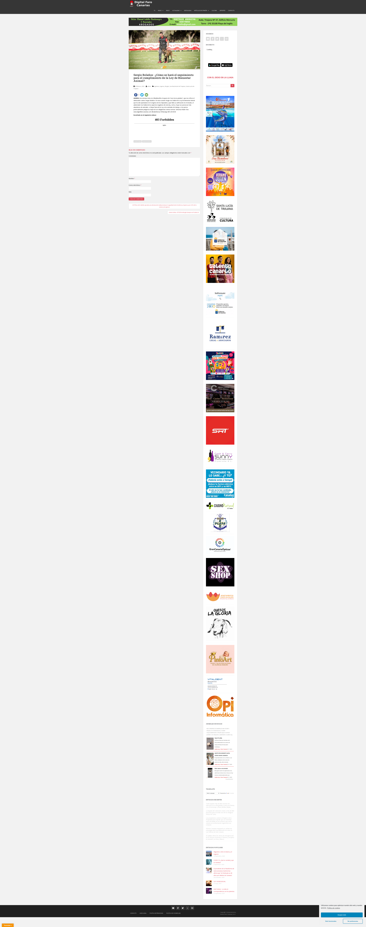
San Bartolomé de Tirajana (177, 86)
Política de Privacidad (156, 913)
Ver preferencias (353, 921)
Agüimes (156, 86)
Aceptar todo (342, 915)
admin (149, 86)
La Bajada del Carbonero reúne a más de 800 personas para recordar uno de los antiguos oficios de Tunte (220, 812)
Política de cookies (333, 908)
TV (154, 10)
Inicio (168, 10)
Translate (232, 793)
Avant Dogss (137, 141)
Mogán (167, 86)
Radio (160, 10)
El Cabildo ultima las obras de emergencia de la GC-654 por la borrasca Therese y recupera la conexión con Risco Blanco (220, 837)
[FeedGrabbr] (220, 779)
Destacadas (187, 10)
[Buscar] (232, 85)
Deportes (222, 10)
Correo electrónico (135, 185)
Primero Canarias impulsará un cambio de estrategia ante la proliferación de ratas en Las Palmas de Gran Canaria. (219, 830)
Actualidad (176, 10)
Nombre (132, 178)
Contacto (231, 10)
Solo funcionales (330, 921)
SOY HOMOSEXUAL (220, 881)
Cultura (214, 10)
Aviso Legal (143, 913)
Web (130, 192)
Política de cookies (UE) (173, 913)
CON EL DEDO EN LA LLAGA (220, 77)
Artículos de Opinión (200, 10)
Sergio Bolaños (147, 141)
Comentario (132, 156)
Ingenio (162, 86)
